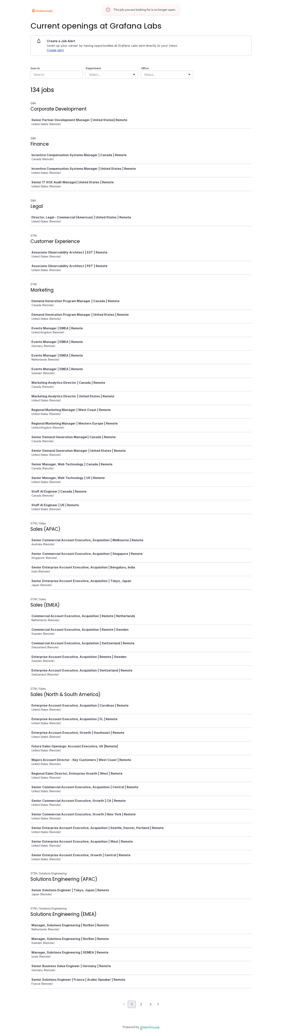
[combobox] (89, 74)
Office (145, 68)
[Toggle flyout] (134, 74)
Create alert (55, 50)
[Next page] (158, 1004)
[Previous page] (124, 1004)
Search (35, 68)
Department (93, 68)
